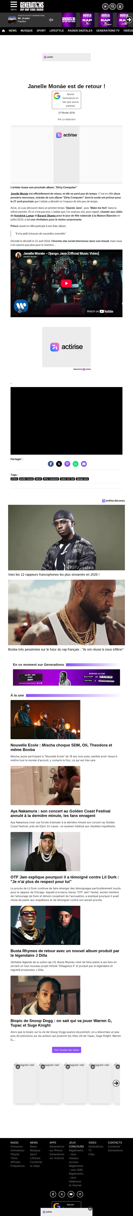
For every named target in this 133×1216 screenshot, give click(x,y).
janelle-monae (26, 479)
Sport (41, 30)
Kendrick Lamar (24, 215)
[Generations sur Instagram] (80, 1194)
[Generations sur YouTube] (71, 1194)
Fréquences (18, 1165)
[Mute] (51, 19)
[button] (25, 1083)
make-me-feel (67, 479)
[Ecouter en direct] (105, 6)
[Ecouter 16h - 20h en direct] (66, 677)
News (13, 30)
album (38, 479)
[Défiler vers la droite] (116, 1083)
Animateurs (17, 1150)
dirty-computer (51, 479)
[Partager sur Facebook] (50, 465)
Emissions (17, 1146)
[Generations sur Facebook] (53, 1194)
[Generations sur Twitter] (62, 1194)
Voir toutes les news (66, 1050)
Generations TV (108, 30)
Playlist (15, 1154)
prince (14, 479)
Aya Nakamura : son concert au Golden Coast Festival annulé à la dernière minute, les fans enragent (60, 813)
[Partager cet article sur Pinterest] (66, 465)
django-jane (82, 479)
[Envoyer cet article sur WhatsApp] (75, 465)
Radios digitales (80, 30)
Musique (27, 30)
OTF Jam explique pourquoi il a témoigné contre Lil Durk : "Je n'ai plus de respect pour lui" (65, 879)
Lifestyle (57, 30)
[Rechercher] (112, 6)
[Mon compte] (120, 6)
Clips (91, 1154)
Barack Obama (46, 215)
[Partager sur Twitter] (58, 465)
